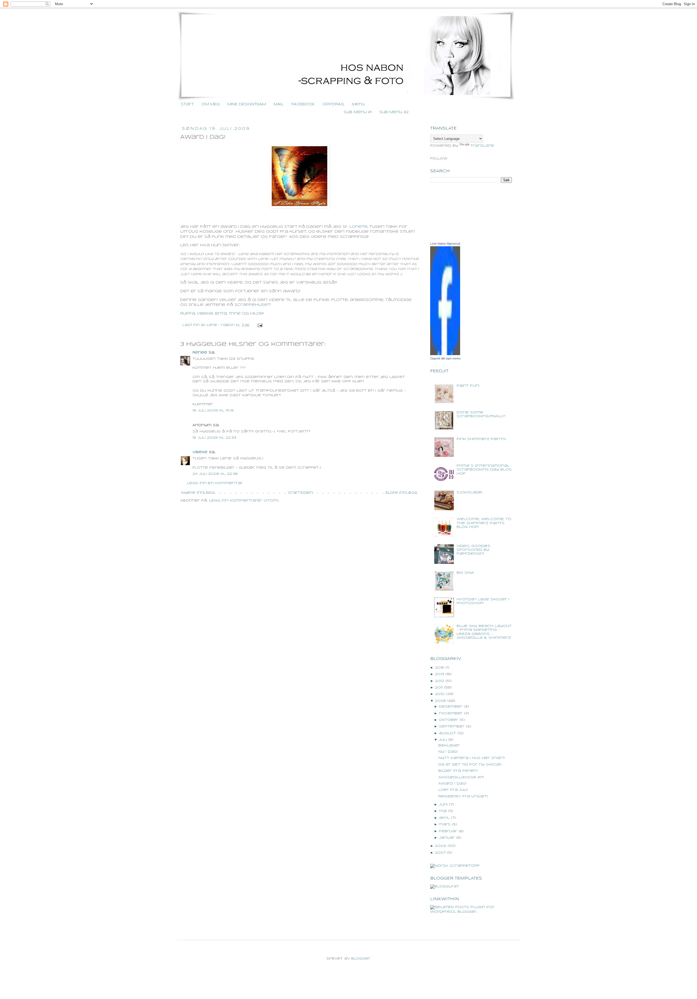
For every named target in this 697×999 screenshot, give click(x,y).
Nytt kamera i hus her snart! (471, 758)
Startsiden (300, 492)
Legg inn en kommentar (215, 483)
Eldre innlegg (401, 492)
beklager (449, 745)
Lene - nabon (221, 325)
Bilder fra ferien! (458, 770)
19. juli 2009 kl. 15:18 (213, 410)
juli (443, 739)
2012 (439, 681)
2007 (440, 852)
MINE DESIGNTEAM (246, 104)
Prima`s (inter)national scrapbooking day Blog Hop (484, 469)
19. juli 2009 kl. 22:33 (214, 437)
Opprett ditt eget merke (445, 358)
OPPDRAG (333, 104)
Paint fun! (468, 385)
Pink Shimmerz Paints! (481, 439)
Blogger (360, 958)
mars (445, 824)
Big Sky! (465, 572)
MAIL (279, 104)
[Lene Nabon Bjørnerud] (445, 354)
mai (443, 811)
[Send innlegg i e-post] (259, 325)
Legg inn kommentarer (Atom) (244, 500)
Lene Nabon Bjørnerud (445, 243)
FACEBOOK (303, 104)
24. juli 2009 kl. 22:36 (215, 473)
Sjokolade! (469, 492)
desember (450, 706)
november (451, 713)
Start (187, 104)
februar (448, 831)
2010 (440, 694)
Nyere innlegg (198, 492)
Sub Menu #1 (358, 112)
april (444, 817)
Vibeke (199, 452)
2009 (440, 700)
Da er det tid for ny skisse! (470, 764)
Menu (358, 104)
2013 (439, 674)
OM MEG (210, 104)
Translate (482, 145)
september (451, 726)
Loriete (359, 227)
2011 (439, 687)
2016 (439, 667)
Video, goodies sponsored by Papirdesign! (473, 550)
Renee (199, 352)
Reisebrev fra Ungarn (463, 796)
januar (447, 837)
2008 (440, 845)
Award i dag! (452, 783)
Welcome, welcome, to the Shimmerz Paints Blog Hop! (484, 523)
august (447, 733)
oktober (448, 719)
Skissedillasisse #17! (461, 777)
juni (443, 804)
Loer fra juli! (453, 789)
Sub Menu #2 (394, 112)
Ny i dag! (448, 751)
